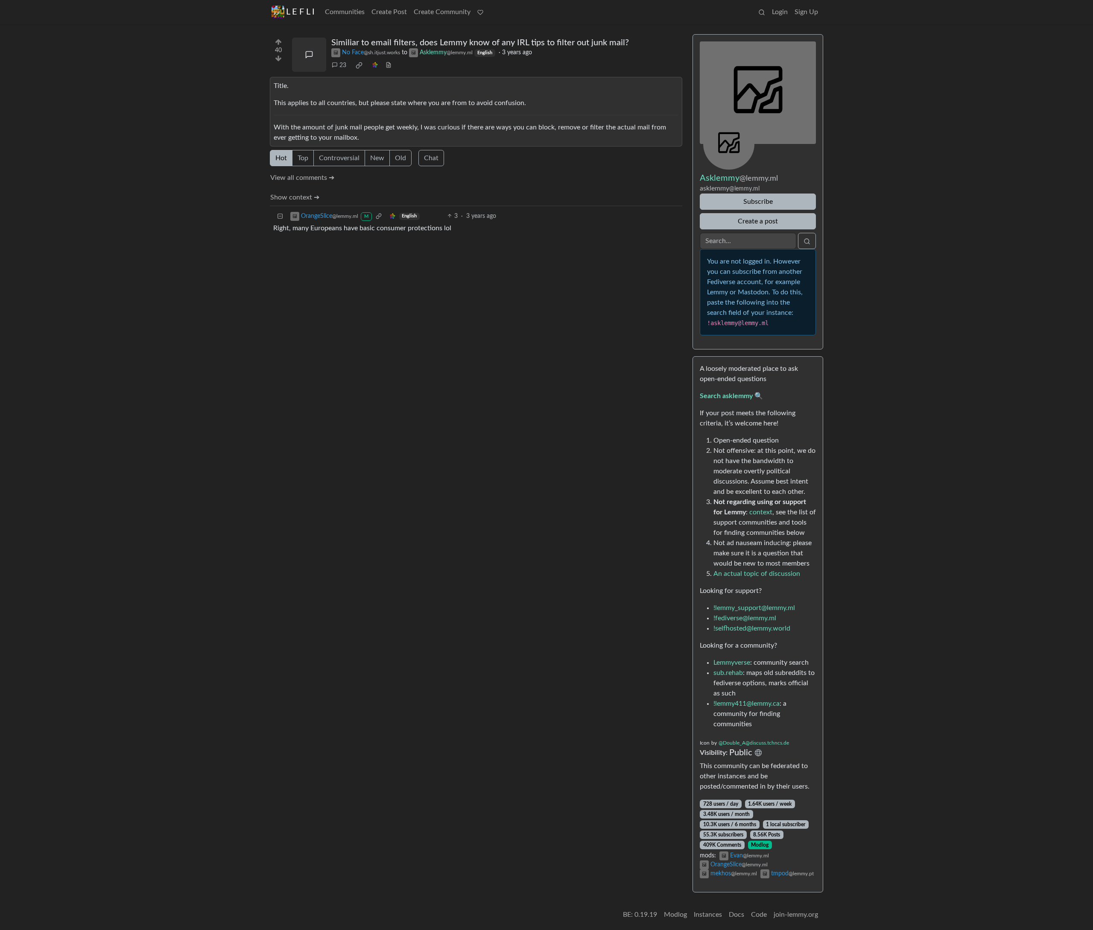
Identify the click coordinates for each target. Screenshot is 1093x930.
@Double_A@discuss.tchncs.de (754, 742)
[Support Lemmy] (480, 12)
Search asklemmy (726, 396)
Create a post (758, 221)
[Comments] (309, 55)
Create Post (389, 12)
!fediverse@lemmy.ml (744, 618)
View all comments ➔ (302, 177)
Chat (431, 158)
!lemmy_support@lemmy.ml (754, 607)
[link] (359, 65)
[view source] (388, 65)
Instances (708, 914)
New (377, 158)
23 (342, 65)
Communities (345, 12)
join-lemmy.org (796, 914)
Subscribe (758, 201)
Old (400, 158)
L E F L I (300, 12)
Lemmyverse (731, 662)
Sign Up (806, 12)
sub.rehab (728, 672)
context (760, 512)
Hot (281, 158)
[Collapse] (280, 216)
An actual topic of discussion (756, 573)
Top (303, 158)
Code (759, 914)
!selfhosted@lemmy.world (751, 628)
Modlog (760, 845)
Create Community (442, 12)
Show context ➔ (294, 197)
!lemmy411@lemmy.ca (746, 703)
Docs (736, 914)
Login (780, 12)
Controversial (339, 158)
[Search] (762, 12)
